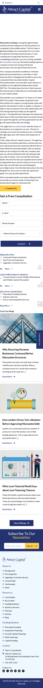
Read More (7, 376)
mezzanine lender (19, 126)
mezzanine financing (11, 62)
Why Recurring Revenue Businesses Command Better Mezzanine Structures (17, 353)
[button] (39, 9)
